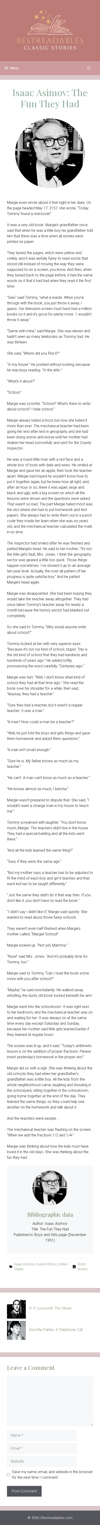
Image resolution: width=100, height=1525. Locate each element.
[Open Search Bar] (89, 68)
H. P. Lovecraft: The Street (50, 1308)
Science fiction (46, 1264)
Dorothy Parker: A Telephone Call (56, 1329)
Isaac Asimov (24, 1264)
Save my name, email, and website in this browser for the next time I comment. (52, 1475)
